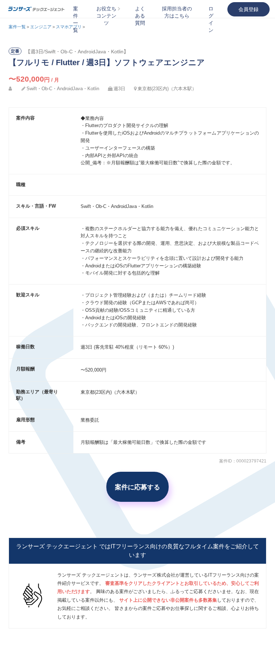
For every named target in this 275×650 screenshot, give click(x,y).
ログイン (210, 19)
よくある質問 (140, 16)
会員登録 (248, 9)
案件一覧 (75, 19)
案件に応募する (137, 486)
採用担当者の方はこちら (177, 12)
